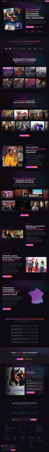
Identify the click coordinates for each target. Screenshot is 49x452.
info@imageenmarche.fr (40, 426)
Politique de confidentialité (9, 448)
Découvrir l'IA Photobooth (24, 134)
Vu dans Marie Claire (14, 413)
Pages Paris (25, 425)
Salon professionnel (31, 440)
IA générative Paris (15, 439)
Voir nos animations (24, 214)
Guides (25, 429)
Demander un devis (30, 392)
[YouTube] (11, 431)
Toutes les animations (31, 446)
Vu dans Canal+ (27, 413)
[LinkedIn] (8, 431)
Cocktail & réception (39, 438)
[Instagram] (7, 431)
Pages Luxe (31, 425)
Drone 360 (22, 438)
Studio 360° (22, 440)
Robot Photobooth (7, 439)
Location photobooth (7, 438)
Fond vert (30, 439)
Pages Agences (20, 429)
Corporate (38, 439)
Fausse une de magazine (32, 438)
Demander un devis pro (6, 275)
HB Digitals (21, 449)
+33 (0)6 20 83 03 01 (39, 427)
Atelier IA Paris (14, 438)
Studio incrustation (31, 445)
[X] (10, 431)
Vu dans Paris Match (21, 413)
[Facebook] (5, 431)
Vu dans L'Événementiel (34, 413)
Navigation (19, 425)
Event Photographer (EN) (40, 440)
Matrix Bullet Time (23, 439)
